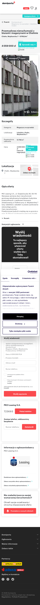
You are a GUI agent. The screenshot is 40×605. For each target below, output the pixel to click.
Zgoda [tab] (5, 278)
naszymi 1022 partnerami (19, 292)
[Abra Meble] (13, 569)
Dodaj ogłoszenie (26, 8)
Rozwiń (6, 218)
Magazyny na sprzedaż (25, 127)
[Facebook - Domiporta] (3, 579)
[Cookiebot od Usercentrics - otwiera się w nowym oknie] (28, 272)
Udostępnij (13, 58)
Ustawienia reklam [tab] (29, 278)
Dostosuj (18, 324)
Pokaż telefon (25, 411)
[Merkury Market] (12, 564)
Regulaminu (6, 597)
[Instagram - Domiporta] (8, 579)
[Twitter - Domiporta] (12, 579)
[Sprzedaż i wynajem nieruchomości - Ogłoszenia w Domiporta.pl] (8, 3)
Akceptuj (20, 316)
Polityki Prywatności (19, 597)
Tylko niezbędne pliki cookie (20, 331)
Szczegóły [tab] (15, 278)
